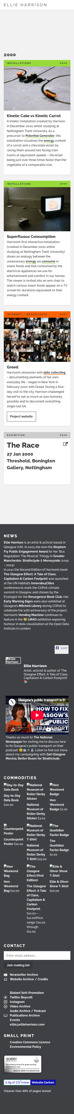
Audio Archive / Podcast (28, 1011)
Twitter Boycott (21, 997)
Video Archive (20, 1006)
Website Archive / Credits (29, 979)
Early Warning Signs (18, 601)
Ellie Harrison (25, 5)
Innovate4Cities (42, 583)
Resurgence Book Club (45, 597)
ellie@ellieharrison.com (27, 1024)
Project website (21, 416)
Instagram (17, 1002)
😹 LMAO (30, 619)
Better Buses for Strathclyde (39, 758)
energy (49, 140)
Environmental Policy (25, 1047)
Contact (14, 945)
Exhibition (16, 435)
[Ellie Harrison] (13, 660)
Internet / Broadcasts (27, 314)
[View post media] (37, 715)
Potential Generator (39, 136)
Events (15, 1020)
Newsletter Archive (24, 974)
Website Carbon (43, 1082)
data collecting (54, 372)
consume (48, 261)
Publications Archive (25, 1015)
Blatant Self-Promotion (27, 993)
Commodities (20, 778)
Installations (19, 63)
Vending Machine (31, 615)
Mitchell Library (30, 606)
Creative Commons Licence (30, 1042)
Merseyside (51, 560)
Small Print (19, 1035)
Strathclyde (31, 560)
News (10, 536)
